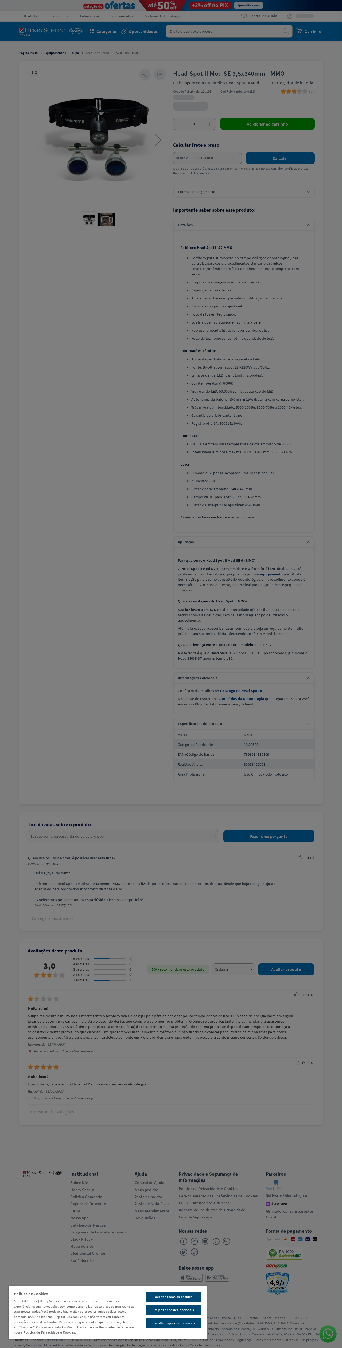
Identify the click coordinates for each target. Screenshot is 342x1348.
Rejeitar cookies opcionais (174, 1310)
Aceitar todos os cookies (173, 1296)
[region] (108, 1312)
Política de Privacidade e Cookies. (50, 1332)
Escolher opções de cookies (174, 1323)
